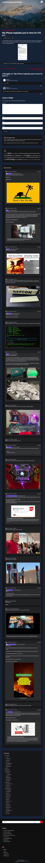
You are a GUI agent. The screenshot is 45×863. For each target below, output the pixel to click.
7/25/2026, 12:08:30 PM (21, 644)
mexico (34, 155)
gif (25, 153)
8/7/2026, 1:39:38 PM (16, 447)
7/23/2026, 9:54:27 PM (12, 704)
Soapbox (6, 782)
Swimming (7, 779)
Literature (7, 758)
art (12, 153)
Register (5, 849)
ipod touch (14, 155)
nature (5, 157)
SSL (39, 157)
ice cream (8, 774)
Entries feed (6, 852)
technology (12, 30)
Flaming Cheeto (9, 590)
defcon (16, 153)
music (40, 155)
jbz (7, 210)
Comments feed (6, 854)
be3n (12, 38)
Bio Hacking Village (16, 364)
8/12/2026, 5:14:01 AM (12, 322)
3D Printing (8, 790)
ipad (6, 155)
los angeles (27, 155)
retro (7, 802)
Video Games (29, 159)
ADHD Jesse (9, 313)
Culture (6, 755)
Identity (19, 861)
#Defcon (7, 355)
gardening (7, 777)
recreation (22, 157)
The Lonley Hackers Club (10, 363)
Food (21, 153)
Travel (7, 780)
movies (37, 155)
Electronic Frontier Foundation (9, 830)
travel (20, 159)
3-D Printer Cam (6, 836)
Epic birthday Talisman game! (9, 68)
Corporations (8, 783)
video (26, 159)
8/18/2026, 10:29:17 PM (16, 173)
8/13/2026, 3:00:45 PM (16, 313)
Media (31, 155)
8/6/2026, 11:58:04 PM (12, 459)
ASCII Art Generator (7, 832)
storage (5, 159)
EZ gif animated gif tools (8, 838)
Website (3, 126)
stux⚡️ (8, 249)
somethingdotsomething (12, 2)
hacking (30, 153)
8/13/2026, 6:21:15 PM (12, 279)
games (23, 153)
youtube (39, 159)
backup (14, 153)
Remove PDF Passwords (8, 833)
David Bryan (9, 447)
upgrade (23, 159)
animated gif (5, 153)
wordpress (35, 159)
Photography (8, 763)
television (16, 159)
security (33, 157)
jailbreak (14, 63)
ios (6, 63)
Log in (5, 851)
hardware (34, 153)
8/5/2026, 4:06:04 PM (17, 590)
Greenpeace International (11, 644)
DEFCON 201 (9, 173)
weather (32, 159)
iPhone (3, 30)
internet (38, 153)
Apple (5, 63)
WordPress (26, 860)
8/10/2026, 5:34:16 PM (14, 354)
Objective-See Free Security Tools (9, 835)
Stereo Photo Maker (7, 841)
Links (6, 768)
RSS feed (7, 140)
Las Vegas (22, 155)
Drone (7, 793)
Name (3, 116)
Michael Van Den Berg (26, 861)
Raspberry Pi (8, 801)
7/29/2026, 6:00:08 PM (13, 210)
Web (6, 812)
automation (8, 791)
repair (25, 157)
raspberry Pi (19, 157)
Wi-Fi (7, 813)
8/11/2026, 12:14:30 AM (13, 439)
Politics (15, 157)
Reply (41, 85)
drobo (19, 153)
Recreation (7, 771)
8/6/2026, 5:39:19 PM (12, 528)
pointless (12, 157)
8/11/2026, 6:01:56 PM (12, 405)
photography (8, 157)
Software (8, 30)
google (27, 153)
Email (3, 121)
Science (7, 804)
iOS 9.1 (9, 63)
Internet (7, 796)
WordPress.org (6, 855)
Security (7, 805)
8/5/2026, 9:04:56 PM (12, 558)
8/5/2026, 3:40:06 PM (12, 601)
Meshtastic (33, 358)
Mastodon (17, 140)
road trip (28, 157)
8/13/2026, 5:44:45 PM (14, 249)
